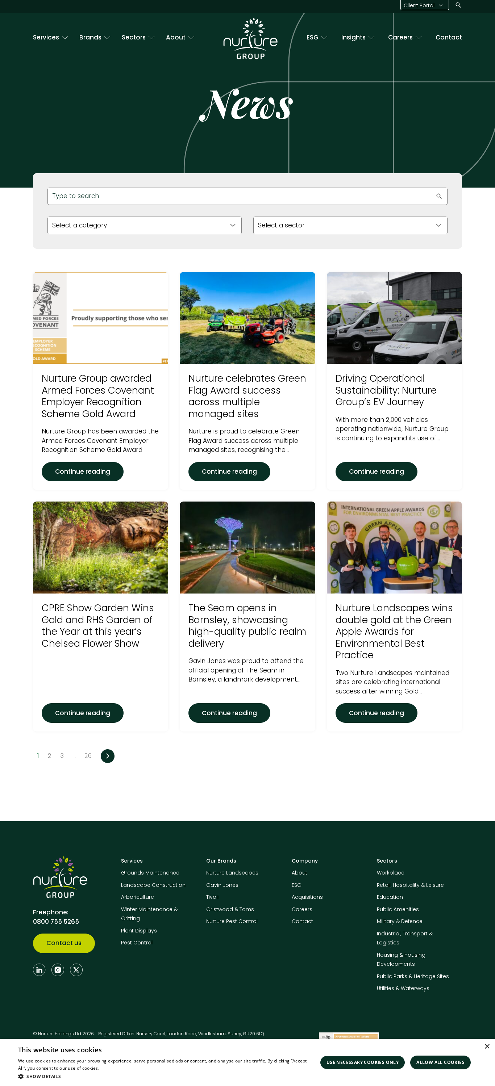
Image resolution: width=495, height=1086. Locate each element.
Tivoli (212, 897)
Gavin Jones (222, 885)
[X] (76, 969)
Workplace (390, 872)
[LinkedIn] (39, 969)
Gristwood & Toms (230, 909)
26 (88, 755)
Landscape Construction (153, 885)
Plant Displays (139, 930)
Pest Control (137, 942)
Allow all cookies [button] (440, 1062)
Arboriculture (137, 897)
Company (305, 860)
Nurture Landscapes (232, 872)
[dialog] (247, 1062)
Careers (400, 37)
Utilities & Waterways (403, 988)
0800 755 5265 (56, 921)
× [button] (487, 1046)
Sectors (134, 37)
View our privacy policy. (125, 1068)
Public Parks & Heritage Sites (413, 976)
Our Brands (221, 860)
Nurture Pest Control (232, 921)
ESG (313, 37)
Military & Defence (400, 921)
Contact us (64, 943)
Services (46, 37)
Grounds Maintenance (150, 872)
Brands (90, 37)
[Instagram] (57, 969)
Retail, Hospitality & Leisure (410, 885)
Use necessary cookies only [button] (362, 1062)
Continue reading (89, 471)
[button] (166, 1076)
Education (390, 897)
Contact (449, 37)
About (176, 37)
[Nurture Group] (250, 38)
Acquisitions (307, 897)
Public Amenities (398, 909)
